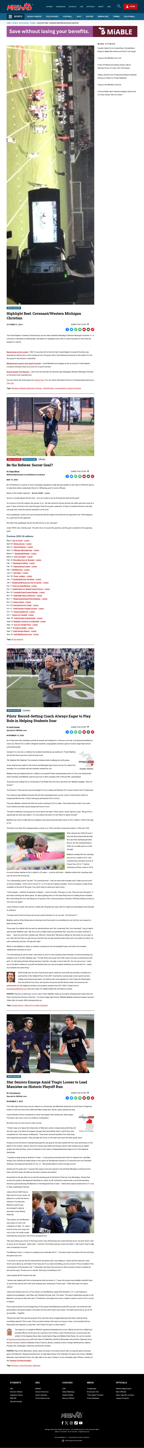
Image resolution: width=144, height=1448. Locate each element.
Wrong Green (19, 544)
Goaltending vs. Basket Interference (27, 589)
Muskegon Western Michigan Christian (26, 388)
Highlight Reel (48, 388)
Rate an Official (68, 1398)
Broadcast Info (93, 1392)
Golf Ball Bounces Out (23, 634)
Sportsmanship (16, 1401)
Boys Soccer (23, 23)
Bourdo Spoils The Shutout (18, 372)
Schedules (60, 7)
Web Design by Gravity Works (73, 1440)
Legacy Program (122, 1398)
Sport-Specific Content (125, 1395)
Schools (72, 7)
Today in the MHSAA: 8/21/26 (109, 58)
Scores (49, 7)
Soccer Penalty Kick (22, 625)
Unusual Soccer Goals (22, 605)
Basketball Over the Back (23, 579)
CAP (64, 1389)
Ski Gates (17, 573)
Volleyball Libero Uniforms (24, 595)
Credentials (91, 1389)
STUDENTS (15, 1382)
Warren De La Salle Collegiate (36, 1005)
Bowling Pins (17, 570)
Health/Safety (67, 1395)
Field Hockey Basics (21, 631)
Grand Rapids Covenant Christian (68, 388)
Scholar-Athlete (16, 1392)
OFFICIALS (121, 1382)
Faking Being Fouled (21, 566)
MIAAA (38, 1389)
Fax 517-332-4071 (72, 1431)
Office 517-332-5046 (61, 1431)
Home (9, 23)
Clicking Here (39, 380)
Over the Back (20, 557)
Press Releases (93, 1398)
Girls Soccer (14, 459)
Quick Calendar (41, 1395)
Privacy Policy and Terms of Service (79, 1437)
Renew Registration (123, 1389)
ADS (37, 1382)
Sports (15, 23)
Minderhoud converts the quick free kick (24, 363)
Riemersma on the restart (17, 352)
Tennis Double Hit (20, 612)
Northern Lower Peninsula (21, 1365)
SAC (11, 1389)
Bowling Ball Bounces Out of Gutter (27, 583)
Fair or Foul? (17, 540)
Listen (47, 493)
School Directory (41, 1392)
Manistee (36, 1365)
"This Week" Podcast (95, 1395)
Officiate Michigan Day (23, 550)
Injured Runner (20, 547)
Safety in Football (19, 615)
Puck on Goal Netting (21, 586)
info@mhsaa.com (84, 1431)
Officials (91, 7)
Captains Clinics (16, 1395)
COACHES (67, 1382)
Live (81, 7)
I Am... (109, 7)
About (101, 7)
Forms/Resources (42, 1398)
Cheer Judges (19, 576)
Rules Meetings (68, 1392)
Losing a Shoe (18, 602)
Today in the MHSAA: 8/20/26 (109, 85)
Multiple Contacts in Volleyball (26, 621)
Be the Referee (17, 639)
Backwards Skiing (20, 563)
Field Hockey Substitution (25, 618)
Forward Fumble (19, 628)
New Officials (121, 1392)
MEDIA (90, 1382)
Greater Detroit (17, 1005)
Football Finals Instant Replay (25, 592)
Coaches (26, 710)
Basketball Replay (22, 553)
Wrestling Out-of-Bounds (23, 560)
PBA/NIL (13, 1398)
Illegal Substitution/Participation (26, 599)
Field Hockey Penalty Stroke (25, 608)
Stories (33, 23)
